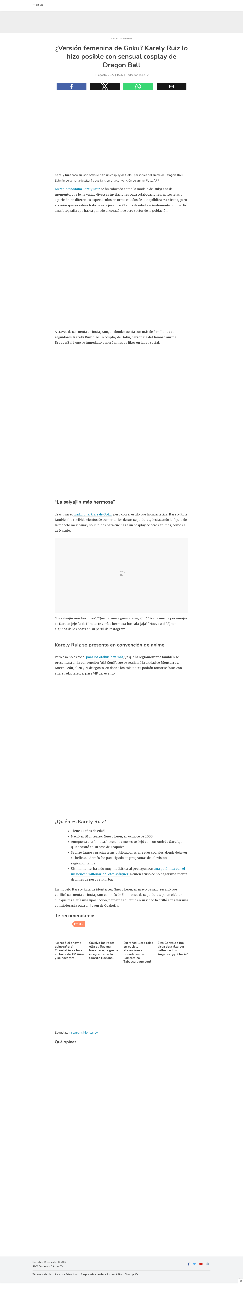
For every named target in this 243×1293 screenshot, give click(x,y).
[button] (38, 5)
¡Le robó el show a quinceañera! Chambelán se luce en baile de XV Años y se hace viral (69, 950)
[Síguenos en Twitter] (194, 1264)
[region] (121, 21)
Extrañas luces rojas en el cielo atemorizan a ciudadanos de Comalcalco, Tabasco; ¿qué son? (138, 952)
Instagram (75, 1033)
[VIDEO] (70, 937)
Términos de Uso (42, 1274)
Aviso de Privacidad (66, 1274)
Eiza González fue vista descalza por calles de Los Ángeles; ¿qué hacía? (173, 948)
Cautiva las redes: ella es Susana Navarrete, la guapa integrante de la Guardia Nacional (103, 950)
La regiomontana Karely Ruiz (78, 189)
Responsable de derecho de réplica (102, 1274)
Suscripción (132, 1274)
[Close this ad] (240, 1280)
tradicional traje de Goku (92, 514)
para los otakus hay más (104, 657)
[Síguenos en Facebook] (188, 1264)
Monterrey (90, 1033)
